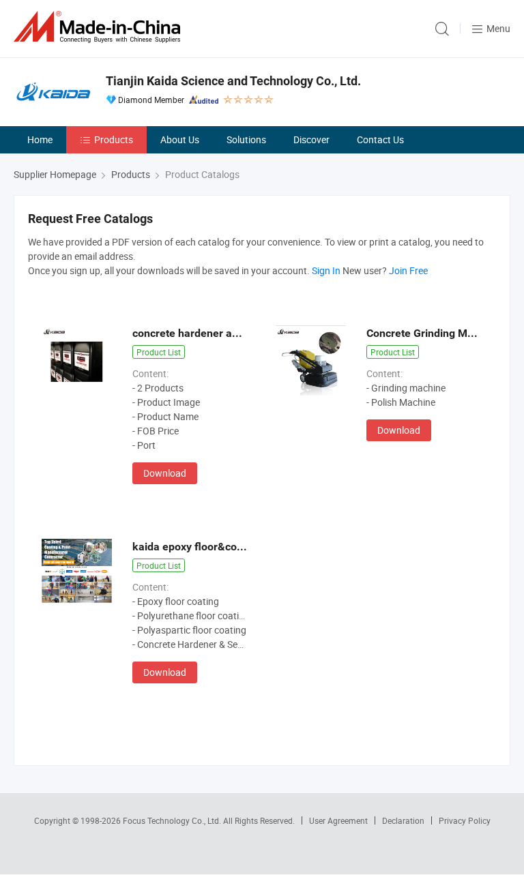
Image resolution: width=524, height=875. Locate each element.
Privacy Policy (465, 820)
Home (40, 139)
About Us (179, 139)
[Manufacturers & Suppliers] (100, 27)
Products (113, 139)
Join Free (408, 270)
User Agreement (338, 820)
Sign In (326, 270)
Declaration (403, 820)
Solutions (246, 139)
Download (164, 472)
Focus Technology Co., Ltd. (173, 820)
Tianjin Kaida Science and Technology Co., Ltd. (233, 81)
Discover (311, 139)
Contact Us (380, 139)
